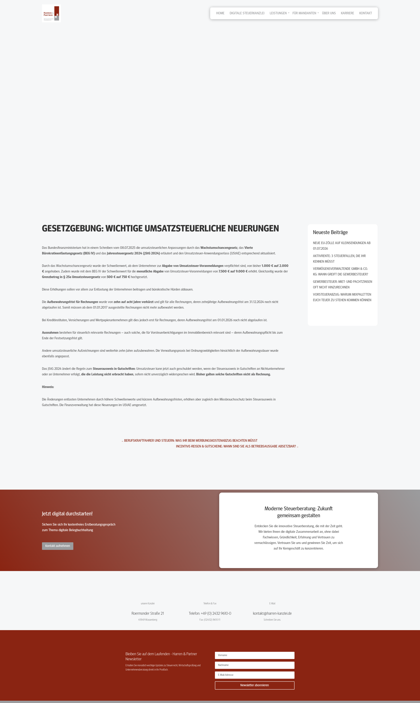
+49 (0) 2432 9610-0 (216, 614)
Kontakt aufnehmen (57, 546)
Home (220, 13)
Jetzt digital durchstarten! (67, 514)
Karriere (347, 13)
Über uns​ (329, 13)
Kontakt (365, 13)
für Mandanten (304, 13)
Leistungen (278, 13)
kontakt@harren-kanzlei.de (272, 614)
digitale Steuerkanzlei (247, 13)
